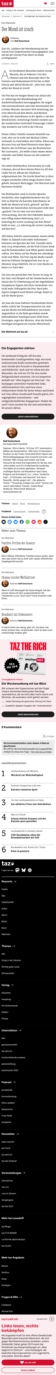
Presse (5, 1018)
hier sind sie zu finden (41, 752)
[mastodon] (17, 871)
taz (8, 863)
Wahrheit (16, 16)
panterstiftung (8, 1064)
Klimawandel (8, 973)
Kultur (4, 908)
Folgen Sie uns (8, 870)
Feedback (6, 1305)
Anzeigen (6, 1285)
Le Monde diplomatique (13, 1239)
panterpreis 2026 (10, 1070)
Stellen (5, 1012)
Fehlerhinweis (34, 511)
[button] (53, 3)
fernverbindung (9, 1096)
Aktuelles (6, 993)
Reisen (5, 1266)
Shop (4, 1279)
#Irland (15, 503)
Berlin (4, 921)
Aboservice (7, 1311)
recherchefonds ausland (13, 1057)
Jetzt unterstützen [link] (28, 416)
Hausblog (6, 999)
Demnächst (7, 1180)
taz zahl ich (7, 1051)
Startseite (6, 16)
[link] (4, 10)
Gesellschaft (8, 902)
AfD (3, 954)
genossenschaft (9, 1044)
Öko (3, 896)
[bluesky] (24, 871)
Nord (4, 928)
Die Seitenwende (10, 1005)
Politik (5, 889)
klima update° (8, 1103)
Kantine (5, 1272)
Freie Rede (7, 1115)
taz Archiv (6, 1246)
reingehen (6, 1122)
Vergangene (7, 1200)
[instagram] (30, 871)
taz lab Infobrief (9, 1161)
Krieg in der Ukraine (11, 960)
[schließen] (51, 1319)
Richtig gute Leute (11, 967)
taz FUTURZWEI (9, 1233)
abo (3, 1038)
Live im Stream (9, 1193)
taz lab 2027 (7, 1206)
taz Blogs (6, 1226)
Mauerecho (7, 1109)
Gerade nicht (42, 1319)
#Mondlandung (33, 503)
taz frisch (6, 1148)
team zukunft (8, 1142)
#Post (22, 503)
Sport (4, 915)
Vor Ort (5, 1187)
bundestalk (7, 1090)
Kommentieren (20, 511)
